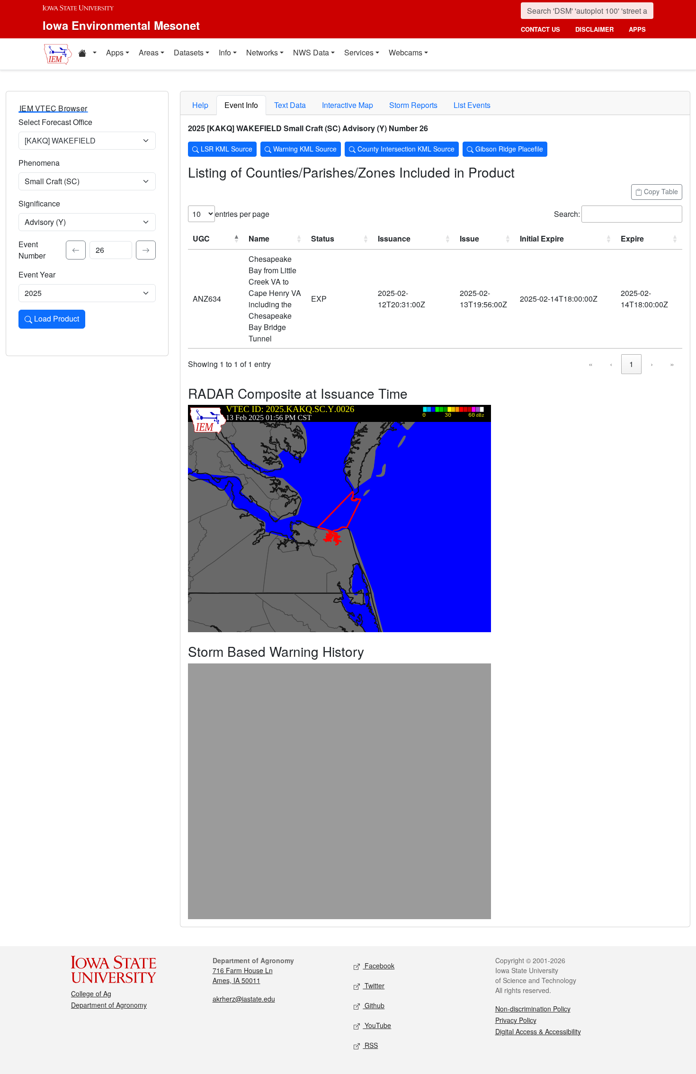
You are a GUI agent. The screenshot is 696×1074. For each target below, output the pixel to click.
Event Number (31, 250)
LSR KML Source (225, 148)
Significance (39, 203)
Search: (567, 213)
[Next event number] (146, 250)
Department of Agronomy (109, 1005)
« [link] (591, 363)
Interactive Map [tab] (347, 104)
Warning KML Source (304, 148)
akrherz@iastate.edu (244, 998)
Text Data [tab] (290, 104)
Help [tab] (200, 104)
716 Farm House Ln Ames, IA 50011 (243, 975)
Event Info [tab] (241, 104)
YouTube (377, 1025)
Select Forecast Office (55, 121)
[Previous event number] (76, 250)
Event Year (36, 274)
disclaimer (594, 29)
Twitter (373, 985)
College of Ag (91, 993)
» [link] (672, 363)
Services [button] (359, 52)
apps (637, 29)
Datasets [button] (189, 52)
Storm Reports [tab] (413, 104)
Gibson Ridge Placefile (508, 148)
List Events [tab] (472, 104)
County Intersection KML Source (405, 148)
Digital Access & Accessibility (538, 1031)
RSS (370, 1045)
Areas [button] (149, 52)
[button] (87, 54)
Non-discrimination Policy (533, 1008)
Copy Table (660, 191)
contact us (540, 29)
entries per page (242, 213)
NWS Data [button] (311, 52)
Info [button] (225, 52)
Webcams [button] (405, 52)
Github (373, 1005)
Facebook (378, 965)
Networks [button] (262, 52)
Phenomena (39, 162)
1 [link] (631, 363)
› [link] (652, 363)
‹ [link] (611, 363)
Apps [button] (115, 52)
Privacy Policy (515, 1020)
